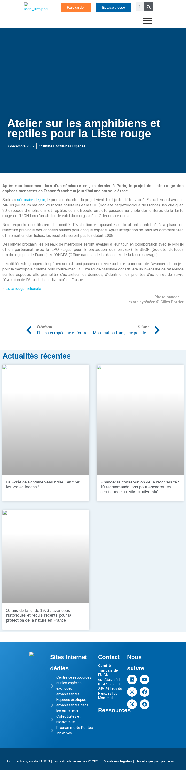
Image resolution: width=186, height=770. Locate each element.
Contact (109, 657)
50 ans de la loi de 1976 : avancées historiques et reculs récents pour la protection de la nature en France (38, 615)
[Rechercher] (148, 6)
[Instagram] (132, 692)
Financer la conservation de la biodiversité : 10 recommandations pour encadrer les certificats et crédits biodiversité (139, 487)
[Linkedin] (132, 679)
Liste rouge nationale (23, 288)
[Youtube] (144, 679)
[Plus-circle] (144, 704)
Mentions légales (118, 761)
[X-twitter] (132, 704)
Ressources (114, 710)
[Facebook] (144, 692)
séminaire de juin (31, 199)
